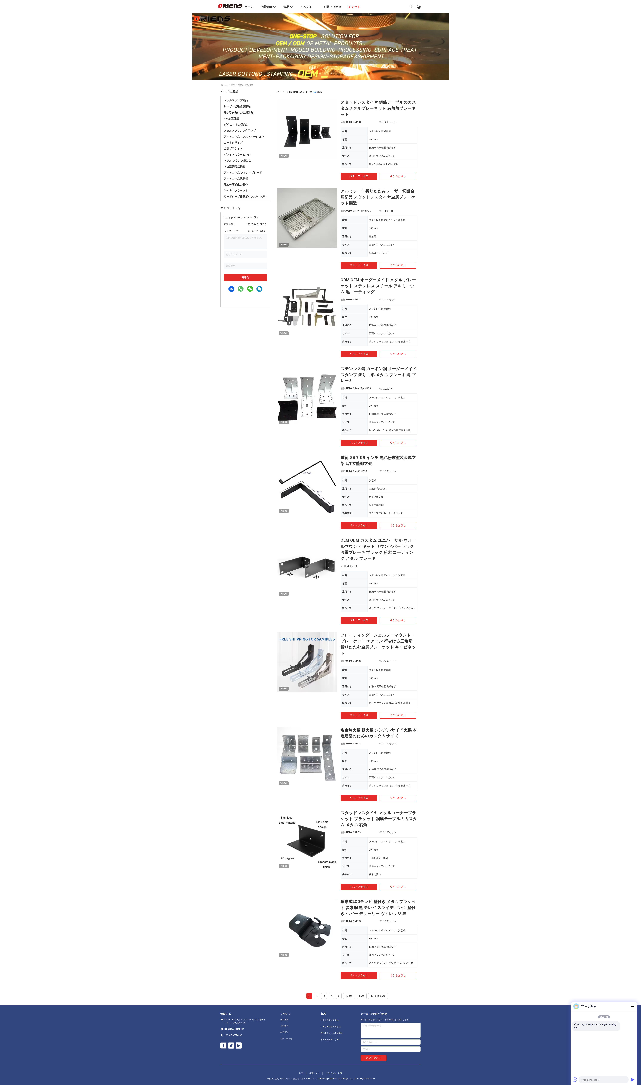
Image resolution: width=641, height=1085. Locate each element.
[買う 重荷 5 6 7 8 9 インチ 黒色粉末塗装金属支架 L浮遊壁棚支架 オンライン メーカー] (307, 484)
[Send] (632, 1079)
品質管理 (284, 1032)
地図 (301, 1073)
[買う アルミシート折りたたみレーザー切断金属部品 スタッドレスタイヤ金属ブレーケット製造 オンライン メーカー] (307, 218)
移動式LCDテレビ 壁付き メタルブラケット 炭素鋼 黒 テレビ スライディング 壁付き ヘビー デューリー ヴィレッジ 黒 (378, 907)
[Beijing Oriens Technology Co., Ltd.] (230, 5)
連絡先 (245, 277)
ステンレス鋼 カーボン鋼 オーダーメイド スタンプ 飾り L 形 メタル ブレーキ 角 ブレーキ (379, 374)
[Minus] (633, 1006)
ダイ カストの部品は (236, 124)
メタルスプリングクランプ (240, 130)
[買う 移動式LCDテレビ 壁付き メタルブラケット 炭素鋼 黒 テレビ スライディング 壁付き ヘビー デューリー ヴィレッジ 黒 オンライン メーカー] (307, 928)
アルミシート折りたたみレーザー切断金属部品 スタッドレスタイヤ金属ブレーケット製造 (378, 197)
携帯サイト (314, 1073)
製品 (233, 85)
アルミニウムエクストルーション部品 (245, 136)
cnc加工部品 (231, 118)
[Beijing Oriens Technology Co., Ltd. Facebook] (223, 1046)
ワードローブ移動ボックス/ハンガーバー (245, 196)
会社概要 (284, 1019)
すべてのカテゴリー (329, 1039)
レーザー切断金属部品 (237, 106)
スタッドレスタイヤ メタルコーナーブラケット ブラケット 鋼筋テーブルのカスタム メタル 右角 (379, 818)
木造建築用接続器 (234, 166)
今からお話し (398, 176)
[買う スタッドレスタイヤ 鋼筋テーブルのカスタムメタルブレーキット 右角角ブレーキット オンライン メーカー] (307, 129)
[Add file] (575, 1079)
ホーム (223, 85)
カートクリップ (233, 142)
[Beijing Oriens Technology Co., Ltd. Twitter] (231, 1046)
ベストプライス (359, 176)
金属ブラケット (233, 148)
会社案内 (284, 1026)
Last (361, 996)
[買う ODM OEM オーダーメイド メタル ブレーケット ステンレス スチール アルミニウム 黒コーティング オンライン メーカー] (307, 307)
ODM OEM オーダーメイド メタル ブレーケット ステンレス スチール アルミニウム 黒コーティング (378, 286)
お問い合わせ (286, 1038)
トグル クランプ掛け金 (237, 160)
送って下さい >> (373, 1058)
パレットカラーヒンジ (237, 154)
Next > (349, 996)
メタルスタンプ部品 (236, 100)
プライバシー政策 (334, 1073)
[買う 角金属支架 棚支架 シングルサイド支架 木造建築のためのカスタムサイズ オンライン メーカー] (307, 757)
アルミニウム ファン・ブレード (243, 172)
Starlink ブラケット (236, 190)
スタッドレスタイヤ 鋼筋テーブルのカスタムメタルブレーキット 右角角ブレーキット (378, 108)
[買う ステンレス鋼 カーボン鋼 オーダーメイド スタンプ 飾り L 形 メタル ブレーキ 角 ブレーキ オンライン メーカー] (307, 395)
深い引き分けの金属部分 (238, 112)
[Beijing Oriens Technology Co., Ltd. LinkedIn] (239, 1046)
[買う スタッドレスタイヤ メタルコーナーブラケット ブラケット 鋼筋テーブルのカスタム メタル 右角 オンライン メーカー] (307, 839)
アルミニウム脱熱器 (236, 178)
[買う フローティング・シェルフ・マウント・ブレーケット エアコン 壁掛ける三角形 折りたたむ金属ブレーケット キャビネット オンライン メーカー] (307, 662)
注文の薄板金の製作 (236, 184)
